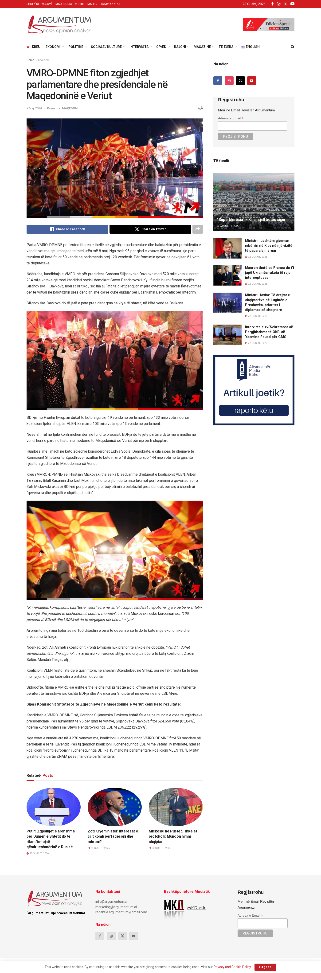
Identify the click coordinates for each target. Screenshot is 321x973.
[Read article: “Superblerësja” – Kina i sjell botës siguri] (253, 202)
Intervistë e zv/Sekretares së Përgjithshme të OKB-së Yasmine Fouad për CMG (269, 332)
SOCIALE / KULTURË (106, 47)
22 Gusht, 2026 (39, 853)
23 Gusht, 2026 (229, 226)
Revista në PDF (111, 4)
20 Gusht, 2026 (161, 848)
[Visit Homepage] (59, 24)
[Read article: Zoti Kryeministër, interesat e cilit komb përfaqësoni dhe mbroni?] (115, 807)
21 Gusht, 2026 (100, 848)
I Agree (265, 967)
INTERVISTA (139, 47)
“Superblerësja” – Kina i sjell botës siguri (251, 219)
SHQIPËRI (33, 4)
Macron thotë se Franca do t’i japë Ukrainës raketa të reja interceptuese (269, 273)
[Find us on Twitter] (240, 80)
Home (30, 60)
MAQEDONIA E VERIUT (70, 4)
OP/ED (161, 47)
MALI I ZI (92, 4)
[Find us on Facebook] (217, 80)
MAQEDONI (70, 108)
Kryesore (44, 60)
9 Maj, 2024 (34, 108)
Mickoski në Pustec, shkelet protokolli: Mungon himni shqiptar (173, 836)
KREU (36, 47)
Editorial (98, 822)
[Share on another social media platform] (197, 229)
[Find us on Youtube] (251, 80)
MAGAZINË (202, 47)
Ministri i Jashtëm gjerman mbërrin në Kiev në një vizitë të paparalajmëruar (268, 246)
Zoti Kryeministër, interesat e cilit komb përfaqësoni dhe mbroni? (113, 836)
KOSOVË (47, 4)
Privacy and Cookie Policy (232, 967)
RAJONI (180, 47)
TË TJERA (226, 47)
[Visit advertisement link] (253, 390)
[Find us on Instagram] (229, 80)
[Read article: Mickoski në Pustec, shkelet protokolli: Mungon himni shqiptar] (176, 807)
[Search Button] (292, 47)
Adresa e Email (230, 118)
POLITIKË (75, 47)
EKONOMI (53, 47)
